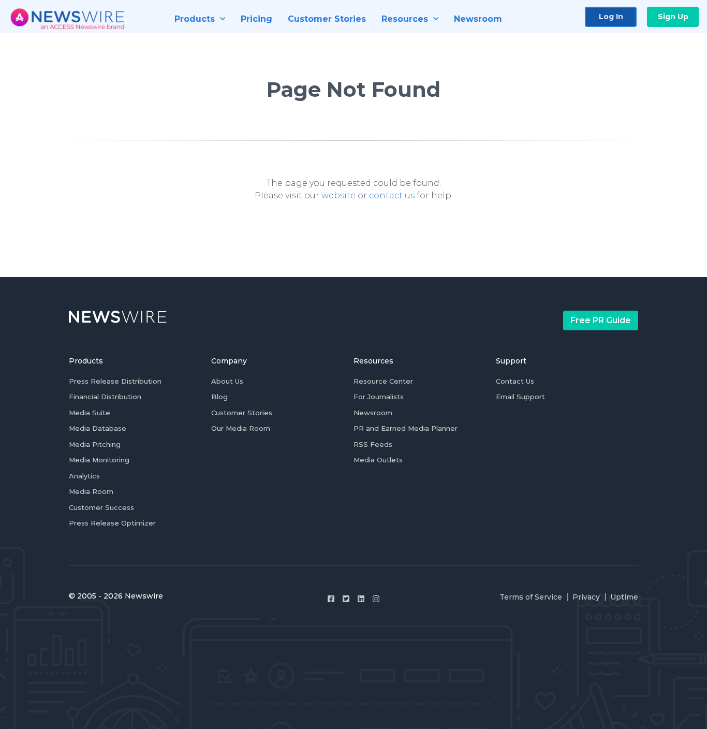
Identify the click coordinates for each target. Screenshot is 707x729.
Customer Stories (241, 413)
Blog (219, 396)
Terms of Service (530, 597)
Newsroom (373, 413)
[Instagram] (376, 599)
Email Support (520, 396)
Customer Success (101, 507)
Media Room (91, 491)
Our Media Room (240, 428)
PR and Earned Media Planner (406, 428)
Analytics (84, 476)
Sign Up (673, 16)
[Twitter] (346, 599)
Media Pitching (95, 444)
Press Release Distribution (115, 381)
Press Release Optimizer (112, 523)
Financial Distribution (105, 396)
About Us (227, 381)
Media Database (97, 428)
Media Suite (89, 413)
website (338, 195)
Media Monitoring (99, 460)
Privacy (586, 597)
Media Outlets (378, 460)
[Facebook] (331, 599)
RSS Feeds (373, 444)
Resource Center (383, 381)
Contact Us (515, 381)
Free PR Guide (600, 320)
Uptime (624, 597)
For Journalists (379, 396)
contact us (392, 195)
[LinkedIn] (361, 599)
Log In (611, 16)
